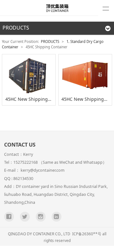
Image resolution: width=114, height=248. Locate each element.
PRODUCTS (50, 41)
